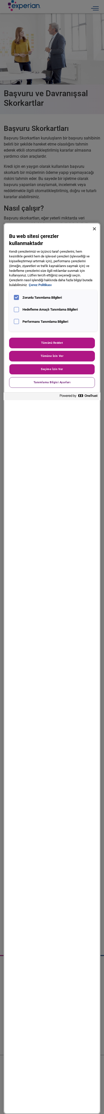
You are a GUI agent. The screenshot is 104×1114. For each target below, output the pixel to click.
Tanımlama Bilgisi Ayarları (52, 382)
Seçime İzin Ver (52, 369)
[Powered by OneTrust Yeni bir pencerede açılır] (79, 397)
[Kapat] (94, 228)
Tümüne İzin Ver (52, 356)
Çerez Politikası (40, 285)
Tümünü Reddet (52, 343)
